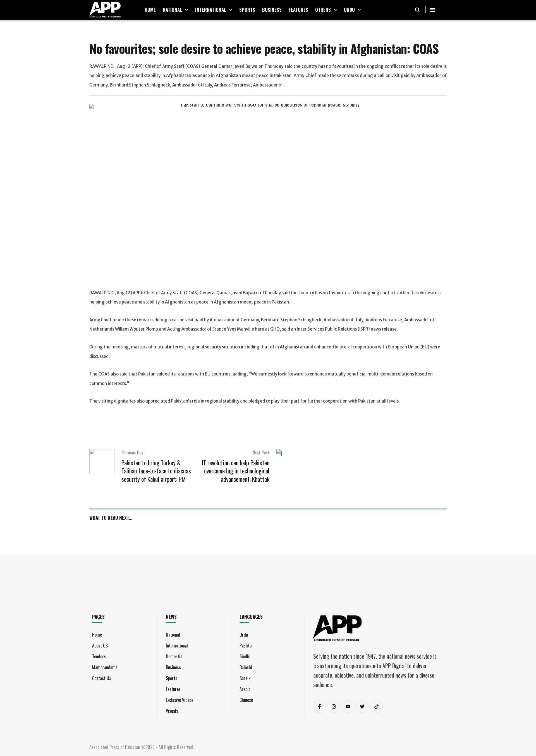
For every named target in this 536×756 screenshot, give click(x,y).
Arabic (245, 689)
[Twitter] (362, 706)
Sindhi (245, 656)
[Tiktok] (376, 706)
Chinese (246, 700)
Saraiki (246, 678)
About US (100, 645)
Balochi (246, 667)
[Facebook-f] (319, 706)
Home (97, 634)
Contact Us (101, 678)
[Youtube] (348, 706)
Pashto (246, 645)
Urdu (244, 634)
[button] (186, 9)
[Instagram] (333, 706)
